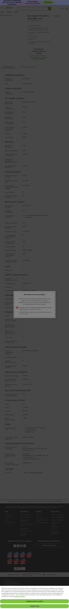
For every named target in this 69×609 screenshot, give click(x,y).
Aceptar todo (34, 606)
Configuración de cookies (34, 601)
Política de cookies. (19, 596)
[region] (34, 597)
